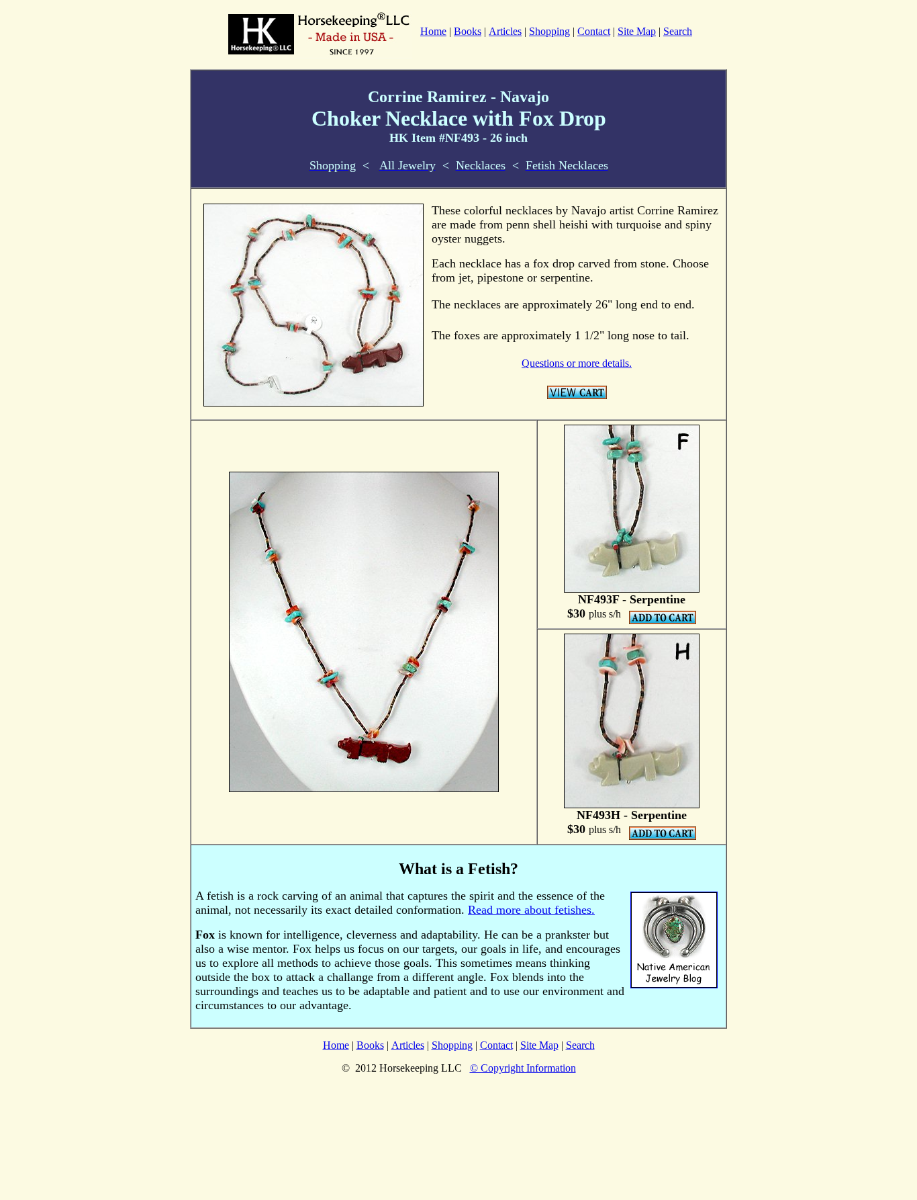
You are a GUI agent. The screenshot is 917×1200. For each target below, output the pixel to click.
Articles (505, 31)
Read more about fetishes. (531, 909)
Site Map (637, 31)
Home (336, 1045)
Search (677, 31)
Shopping (549, 31)
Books (467, 31)
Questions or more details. (577, 363)
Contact (593, 31)
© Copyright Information (523, 1068)
